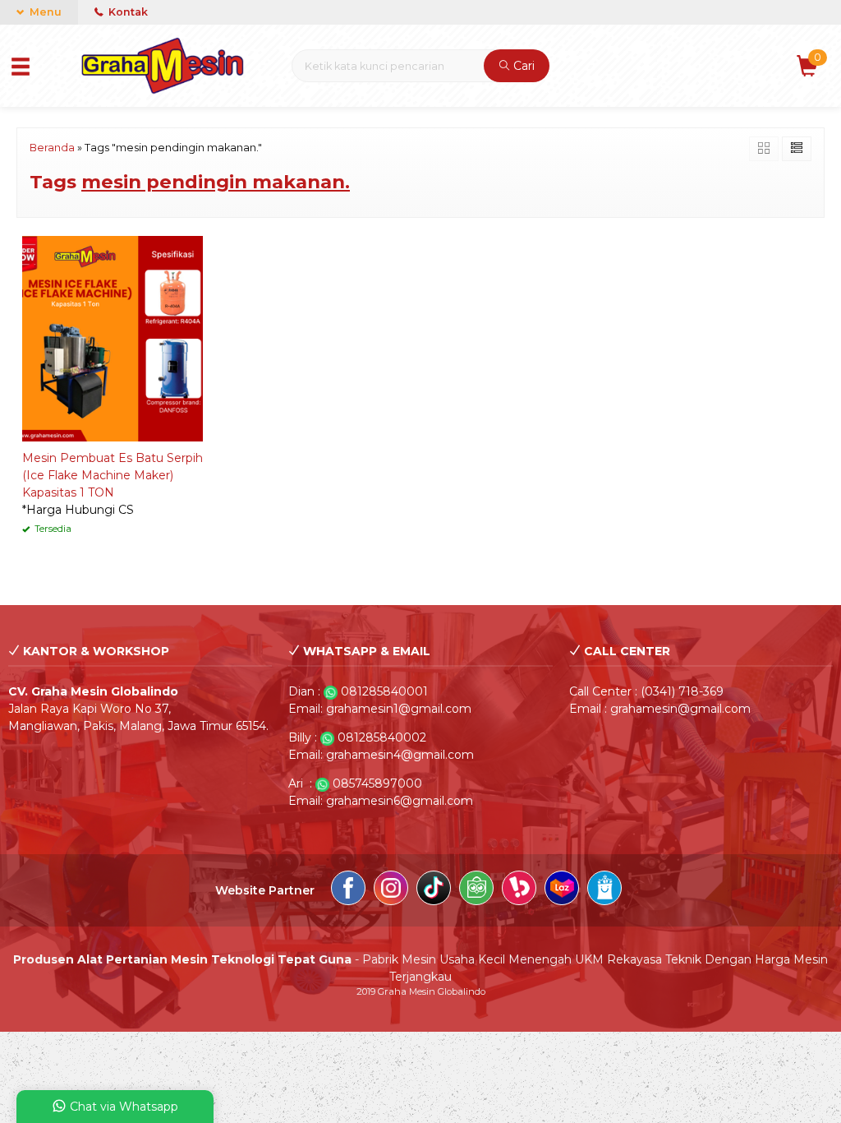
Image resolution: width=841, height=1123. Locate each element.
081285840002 (382, 737)
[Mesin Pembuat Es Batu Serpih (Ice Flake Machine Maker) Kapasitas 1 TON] (112, 337)
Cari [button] (522, 65)
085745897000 (377, 783)
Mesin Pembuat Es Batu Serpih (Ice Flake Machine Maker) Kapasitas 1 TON (112, 475)
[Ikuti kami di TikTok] (433, 890)
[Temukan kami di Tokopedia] (476, 890)
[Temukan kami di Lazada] (562, 890)
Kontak (127, 12)
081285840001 (384, 691)
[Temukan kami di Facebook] (348, 890)
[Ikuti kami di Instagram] (391, 890)
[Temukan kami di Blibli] (604, 890)
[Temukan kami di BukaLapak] (519, 890)
